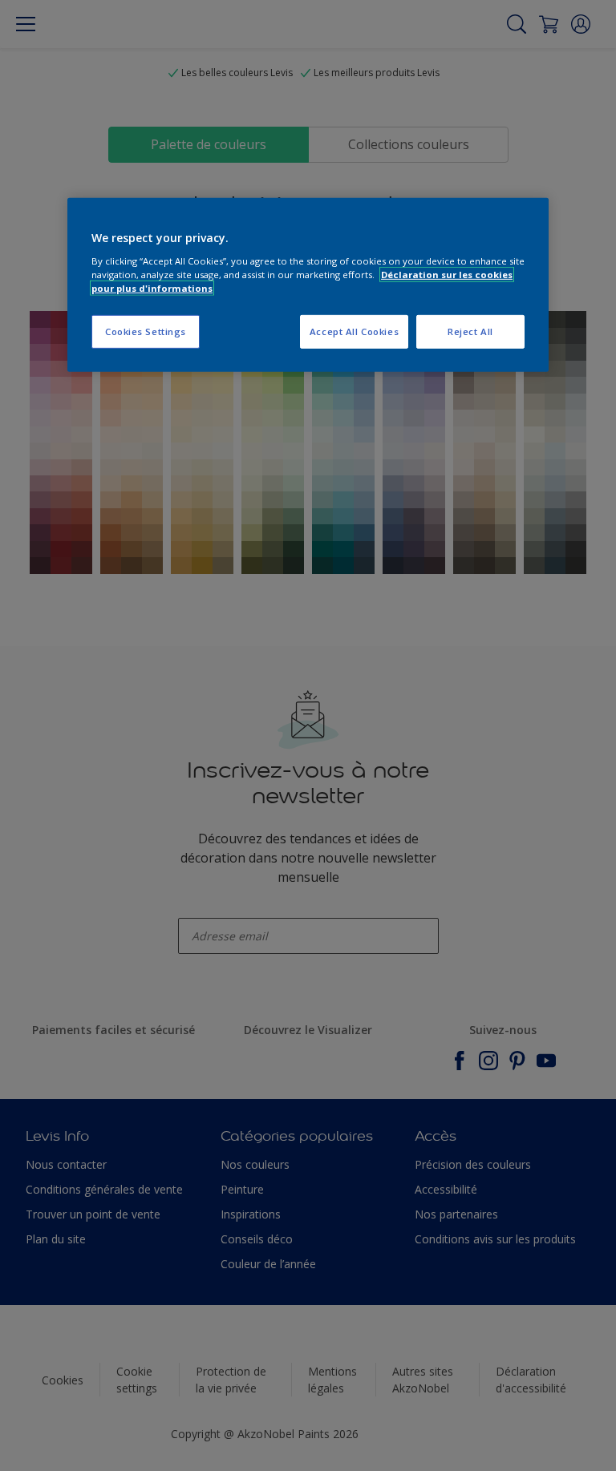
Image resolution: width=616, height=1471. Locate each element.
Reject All (470, 331)
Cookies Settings (145, 331)
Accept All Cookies (354, 331)
